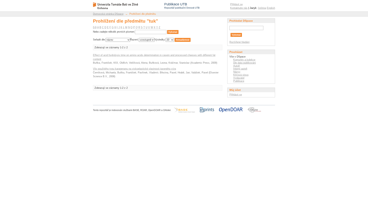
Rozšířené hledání (239, 42)
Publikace (238, 81)
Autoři (236, 65)
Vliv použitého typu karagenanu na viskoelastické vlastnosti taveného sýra (134, 68)
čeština (262, 8)
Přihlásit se (236, 4)
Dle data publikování (244, 62)
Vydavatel (238, 77)
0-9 (94, 27)
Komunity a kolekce (244, 59)
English (271, 8)
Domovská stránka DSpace (108, 13)
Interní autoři (240, 68)
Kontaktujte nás (239, 8)
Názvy (236, 71)
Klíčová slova (240, 74)
